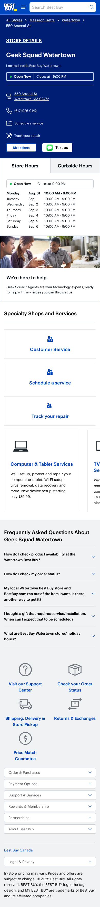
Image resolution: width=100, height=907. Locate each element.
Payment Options (22, 784)
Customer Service (50, 349)
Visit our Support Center (25, 686)
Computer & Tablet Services (42, 463)
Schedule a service (50, 382)
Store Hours (25, 165)
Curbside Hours (75, 165)
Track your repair (50, 416)
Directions (21, 148)
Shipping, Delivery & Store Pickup (25, 721)
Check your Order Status (74, 686)
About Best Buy (21, 829)
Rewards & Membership (28, 806)
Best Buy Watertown (45, 66)
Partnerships (18, 817)
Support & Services (24, 795)
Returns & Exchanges (75, 718)
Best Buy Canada (18, 850)
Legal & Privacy (21, 861)
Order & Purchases (24, 772)
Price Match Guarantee (25, 755)
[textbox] (42, 485)
